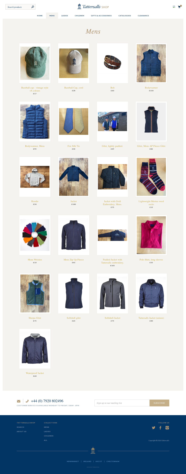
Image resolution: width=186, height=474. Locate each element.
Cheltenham (112, 461)
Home (40, 16)
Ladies (64, 16)
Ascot (99, 461)
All (45, 440)
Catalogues (124, 16)
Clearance (143, 16)
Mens (52, 16)
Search (20, 427)
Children (79, 16)
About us (21, 431)
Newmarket (73, 461)
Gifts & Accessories (101, 16)
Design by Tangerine (93, 467)
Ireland (87, 461)
